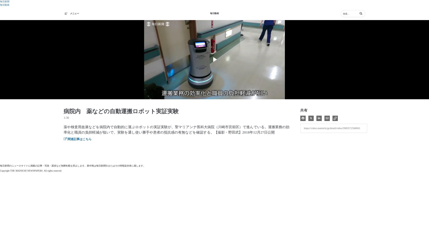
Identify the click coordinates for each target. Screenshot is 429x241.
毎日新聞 (4, 1)
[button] (361, 13)
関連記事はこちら (79, 139)
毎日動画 (4, 5)
